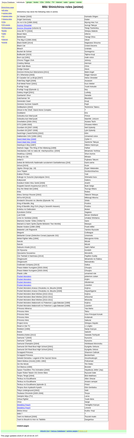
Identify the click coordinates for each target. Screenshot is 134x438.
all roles (5, 10)
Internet (59, 2)
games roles (7, 16)
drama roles (7, 19)
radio (65, 2)
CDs (41, 2)
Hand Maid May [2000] (26, 139)
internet (5, 39)
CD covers (6, 25)
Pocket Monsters (24, 276)
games (72, 2)
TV (53, 2)
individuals (20, 2)
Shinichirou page (7, 7)
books (36, 2)
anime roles (7, 13)
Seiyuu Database (8, 2)
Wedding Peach (23, 405)
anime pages (72, 431)
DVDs (48, 2)
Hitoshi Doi (44, 431)
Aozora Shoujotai (24, 25)
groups (29, 2)
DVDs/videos (7, 28)
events (79, 2)
